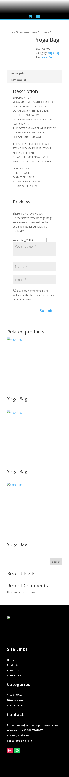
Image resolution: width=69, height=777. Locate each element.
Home (10, 32)
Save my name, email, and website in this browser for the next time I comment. (34, 295)
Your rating (20, 240)
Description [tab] (18, 73)
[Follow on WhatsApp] (17, 750)
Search (56, 561)
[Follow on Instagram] (10, 750)
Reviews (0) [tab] (18, 80)
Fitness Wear (23, 32)
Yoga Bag (37, 32)
